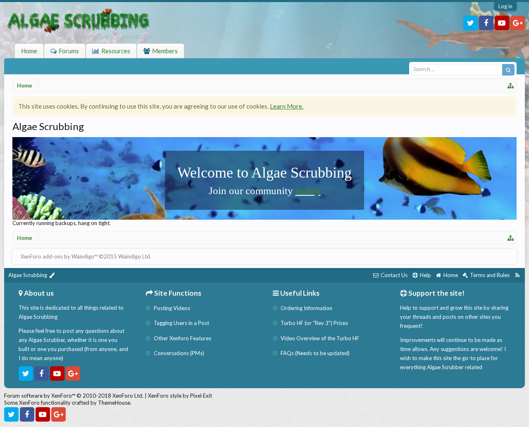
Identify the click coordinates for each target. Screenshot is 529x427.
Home (29, 51)
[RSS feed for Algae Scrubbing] (517, 275)
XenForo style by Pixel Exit (180, 395)
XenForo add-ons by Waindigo (57, 256)
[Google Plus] (517, 23)
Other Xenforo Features (182, 338)
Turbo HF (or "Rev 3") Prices (313, 323)
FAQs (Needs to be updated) (314, 353)
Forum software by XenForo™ (73, 395)
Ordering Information (305, 308)
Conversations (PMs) (178, 353)
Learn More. (286, 106)
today (308, 190)
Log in (505, 6)
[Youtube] (502, 23)
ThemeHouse (114, 402)
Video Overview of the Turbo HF (319, 338)
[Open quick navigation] (511, 85)
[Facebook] (486, 23)
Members (165, 51)
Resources (115, 51)
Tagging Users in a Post (181, 323)
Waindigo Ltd (134, 256)
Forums (69, 51)
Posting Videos (171, 308)
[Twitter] (470, 23)
